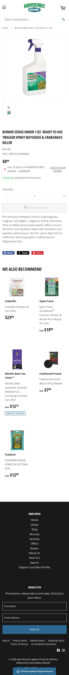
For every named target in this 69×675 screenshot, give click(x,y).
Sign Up (34, 629)
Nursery (34, 534)
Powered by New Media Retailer (33, 662)
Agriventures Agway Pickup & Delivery (37, 659)
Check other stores (57, 169)
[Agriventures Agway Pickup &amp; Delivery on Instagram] (63, 650)
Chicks (34, 525)
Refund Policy (37, 640)
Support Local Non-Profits (34, 567)
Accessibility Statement (43, 644)
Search (34, 562)
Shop (34, 529)
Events (34, 548)
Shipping (7, 177)
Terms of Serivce (19, 644)
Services (34, 539)
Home (5, 27)
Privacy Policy (20, 640)
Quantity (7, 189)
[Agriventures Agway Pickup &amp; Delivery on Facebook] (58, 650)
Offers (34, 543)
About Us (34, 553)
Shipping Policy (56, 640)
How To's (34, 558)
